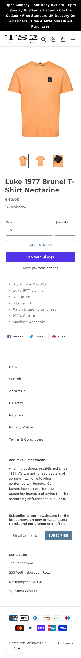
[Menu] (73, 39)
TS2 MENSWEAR (32, 643)
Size (9, 222)
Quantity (61, 222)
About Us (17, 391)
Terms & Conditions (26, 439)
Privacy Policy (21, 427)
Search (15, 379)
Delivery (16, 403)
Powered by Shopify (59, 643)
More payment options (40, 268)
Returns (16, 415)
